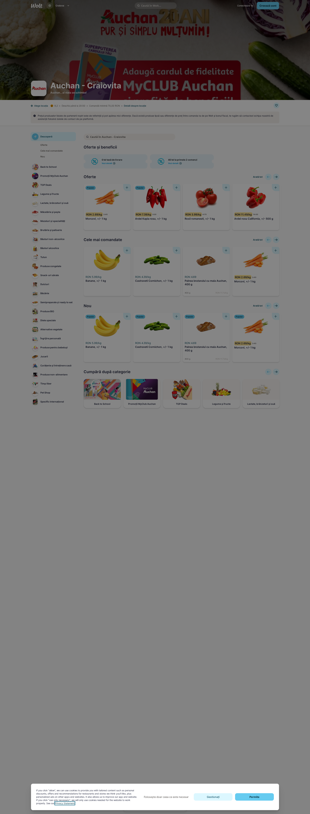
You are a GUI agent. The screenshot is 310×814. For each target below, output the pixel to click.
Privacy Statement (65, 803)
